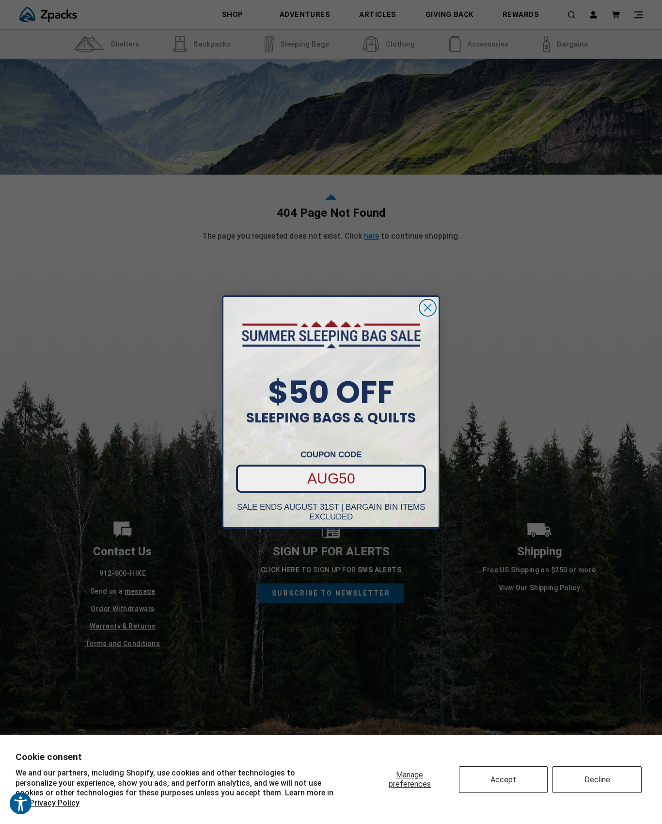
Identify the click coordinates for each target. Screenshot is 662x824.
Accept (503, 779)
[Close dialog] (427, 307)
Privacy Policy (54, 803)
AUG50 (331, 478)
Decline (597, 779)
